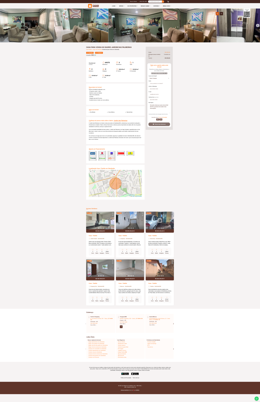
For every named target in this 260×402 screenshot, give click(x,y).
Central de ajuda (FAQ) (123, 347)
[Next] (112, 220)
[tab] (217, 13)
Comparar (99, 52)
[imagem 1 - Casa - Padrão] (100, 220)
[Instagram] (121, 326)
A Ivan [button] (113, 6)
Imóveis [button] (121, 6)
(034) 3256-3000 (143, 1)
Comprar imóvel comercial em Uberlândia (97, 353)
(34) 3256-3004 (153, 323)
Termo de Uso (136, 377)
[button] (168, 1)
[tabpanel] (130, 25)
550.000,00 (167, 52)
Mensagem (151, 102)
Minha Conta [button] (166, 6)
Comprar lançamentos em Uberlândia (97, 355)
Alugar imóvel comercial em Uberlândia (97, 347)
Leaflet (133, 196)
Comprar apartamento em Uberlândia (97, 350)
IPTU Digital (120, 348)
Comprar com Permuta (93, 357)
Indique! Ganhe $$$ (122, 352)
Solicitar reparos (121, 345)
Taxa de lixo (150, 347)
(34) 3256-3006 (123, 322)
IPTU (148, 345)
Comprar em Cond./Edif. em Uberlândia (97, 348)
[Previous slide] (2, 25)
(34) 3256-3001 (93, 323)
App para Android (122, 353)
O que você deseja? (153, 75)
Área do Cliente (133, 1)
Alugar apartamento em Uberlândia (96, 341)
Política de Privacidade (126, 377)
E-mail (150, 91)
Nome (150, 80)
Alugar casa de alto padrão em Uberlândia (98, 345)
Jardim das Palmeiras (97, 49)
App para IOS (121, 355)
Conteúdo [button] (156, 6)
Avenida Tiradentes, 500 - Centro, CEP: (131, 318)
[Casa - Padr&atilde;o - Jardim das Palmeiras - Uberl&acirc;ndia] (93, 6)
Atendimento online (122, 343)
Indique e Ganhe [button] (145, 6)
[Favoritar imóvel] (113, 213)
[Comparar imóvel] (113, 215)
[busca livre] (163, 1)
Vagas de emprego (151, 343)
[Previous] (88, 220)
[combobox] (159, 78)
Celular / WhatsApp (153, 86)
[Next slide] (257, 25)
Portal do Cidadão (151, 341)
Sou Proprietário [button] (132, 6)
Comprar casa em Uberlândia (95, 352)
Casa (87, 49)
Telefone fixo (153, 97)
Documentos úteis (122, 357)
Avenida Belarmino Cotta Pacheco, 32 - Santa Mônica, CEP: (159, 319)
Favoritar (90, 52)
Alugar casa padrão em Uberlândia (96, 343)
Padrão (90, 49)
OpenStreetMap (139, 196)
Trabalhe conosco (122, 350)
